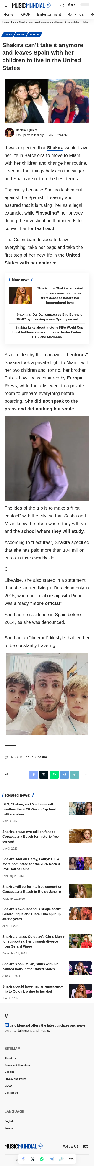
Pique (29, 757)
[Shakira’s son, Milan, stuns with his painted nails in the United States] (80, 968)
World (34, 34)
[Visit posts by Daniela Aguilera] (9, 132)
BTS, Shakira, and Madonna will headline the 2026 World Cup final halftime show (29, 809)
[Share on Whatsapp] (42, 1159)
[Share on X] (32, 1159)
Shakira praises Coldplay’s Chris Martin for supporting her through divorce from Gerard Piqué (33, 941)
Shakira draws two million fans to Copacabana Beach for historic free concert (30, 837)
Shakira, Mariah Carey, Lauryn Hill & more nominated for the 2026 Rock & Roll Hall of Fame (31, 864)
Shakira (55, 147)
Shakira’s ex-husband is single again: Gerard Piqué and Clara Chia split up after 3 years (31, 914)
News (21, 34)
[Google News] (85, 1146)
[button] (8, 5)
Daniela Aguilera (26, 130)
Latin (13, 22)
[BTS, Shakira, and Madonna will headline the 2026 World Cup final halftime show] (80, 808)
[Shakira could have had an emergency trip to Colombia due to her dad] (80, 991)
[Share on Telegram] (52, 1159)
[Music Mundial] (31, 5)
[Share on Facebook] (23, 1159)
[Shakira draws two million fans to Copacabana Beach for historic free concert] (80, 836)
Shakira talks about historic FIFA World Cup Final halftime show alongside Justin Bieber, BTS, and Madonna (47, 332)
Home (5, 22)
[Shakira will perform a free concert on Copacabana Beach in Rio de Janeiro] (80, 891)
